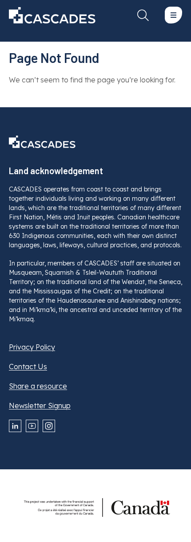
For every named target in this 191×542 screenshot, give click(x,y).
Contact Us (28, 366)
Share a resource (38, 386)
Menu (173, 15)
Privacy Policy (32, 347)
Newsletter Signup (40, 405)
